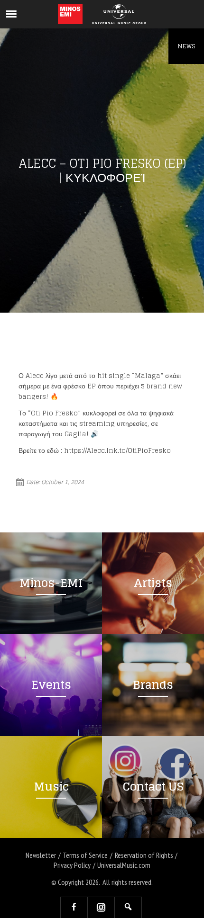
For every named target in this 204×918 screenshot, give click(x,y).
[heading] (70, 14)
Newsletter (41, 855)
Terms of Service (85, 855)
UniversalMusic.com (123, 865)
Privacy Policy (72, 865)
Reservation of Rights (144, 855)
